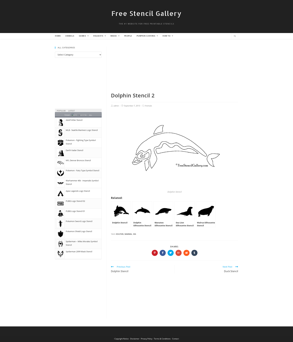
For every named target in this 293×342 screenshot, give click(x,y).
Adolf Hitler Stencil (74, 120)
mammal (128, 234)
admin (116, 105)
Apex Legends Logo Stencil (78, 191)
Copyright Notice (121, 338)
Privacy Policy (146, 338)
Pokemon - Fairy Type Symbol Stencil (82, 170)
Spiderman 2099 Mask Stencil (79, 251)
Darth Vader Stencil (74, 150)
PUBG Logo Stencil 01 (75, 211)
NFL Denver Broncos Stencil (78, 160)
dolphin (120, 234)
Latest (71, 110)
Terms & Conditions (162, 338)
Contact (175, 338)
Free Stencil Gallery (146, 13)
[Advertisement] (174, 69)
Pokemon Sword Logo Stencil (79, 221)
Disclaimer (134, 338)
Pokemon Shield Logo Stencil (79, 231)
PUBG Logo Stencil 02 (75, 201)
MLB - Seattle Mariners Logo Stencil (82, 130)
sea (134, 234)
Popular (61, 110)
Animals (148, 105)
